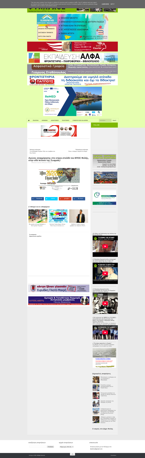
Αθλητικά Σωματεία (36, 162)
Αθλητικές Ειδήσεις (47, 162)
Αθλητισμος (55, 120)
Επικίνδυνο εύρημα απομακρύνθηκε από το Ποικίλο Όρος (107, 386)
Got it (112, 4)
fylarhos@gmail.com (96, 449)
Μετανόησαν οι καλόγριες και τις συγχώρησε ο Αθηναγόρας (108, 378)
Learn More (105, 4)
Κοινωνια (45, 120)
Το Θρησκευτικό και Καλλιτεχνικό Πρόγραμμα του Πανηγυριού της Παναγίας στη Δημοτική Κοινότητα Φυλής (108, 411)
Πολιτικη (35, 120)
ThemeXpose (113, 455)
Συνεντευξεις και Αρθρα (80, 120)
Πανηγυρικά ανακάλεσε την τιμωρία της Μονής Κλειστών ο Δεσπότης (108, 394)
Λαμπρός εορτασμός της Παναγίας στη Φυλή (107, 401)
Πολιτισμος (65, 120)
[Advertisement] (58, 143)
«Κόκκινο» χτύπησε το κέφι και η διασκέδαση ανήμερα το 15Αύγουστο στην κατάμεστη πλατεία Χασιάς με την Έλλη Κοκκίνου (108, 419)
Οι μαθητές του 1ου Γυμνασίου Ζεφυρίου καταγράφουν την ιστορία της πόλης (103, 345)
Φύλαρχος (31, 455)
